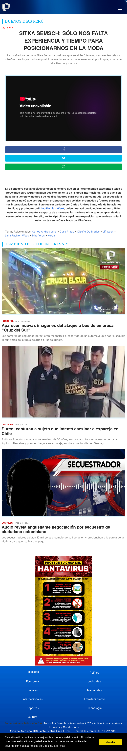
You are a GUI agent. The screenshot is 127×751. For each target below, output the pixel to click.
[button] (120, 8)
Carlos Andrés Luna (44, 231)
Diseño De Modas (88, 231)
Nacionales (94, 690)
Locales (32, 690)
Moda (51, 235)
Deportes (32, 708)
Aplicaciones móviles (107, 723)
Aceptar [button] (110, 742)
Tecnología (94, 708)
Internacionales (32, 699)
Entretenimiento (94, 699)
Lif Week (108, 231)
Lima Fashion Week (51, 208)
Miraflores (38, 235)
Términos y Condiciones (63, 727)
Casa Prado (67, 231)
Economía (32, 681)
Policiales (32, 671)
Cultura (32, 716)
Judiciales (94, 681)
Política (94, 672)
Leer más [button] (59, 745)
